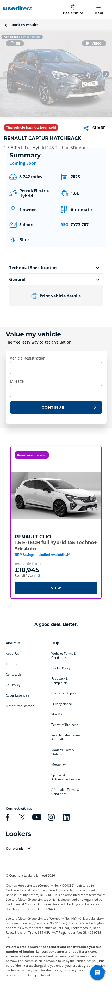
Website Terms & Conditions (63, 655)
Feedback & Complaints (59, 681)
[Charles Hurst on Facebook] (6, 817)
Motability (58, 764)
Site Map (57, 714)
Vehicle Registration (28, 358)
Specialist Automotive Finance (65, 777)
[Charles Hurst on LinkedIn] (65, 817)
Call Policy (13, 685)
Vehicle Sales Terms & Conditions (65, 737)
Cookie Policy (60, 668)
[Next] (105, 74)
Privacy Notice (61, 704)
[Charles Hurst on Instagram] (50, 817)
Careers (11, 664)
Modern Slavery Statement (62, 752)
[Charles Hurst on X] (21, 817)
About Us (12, 653)
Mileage (17, 381)
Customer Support (64, 693)
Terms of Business (64, 725)
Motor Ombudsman (20, 706)
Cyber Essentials (18, 695)
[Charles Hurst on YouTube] (36, 817)
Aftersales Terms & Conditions (65, 792)
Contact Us (14, 674)
